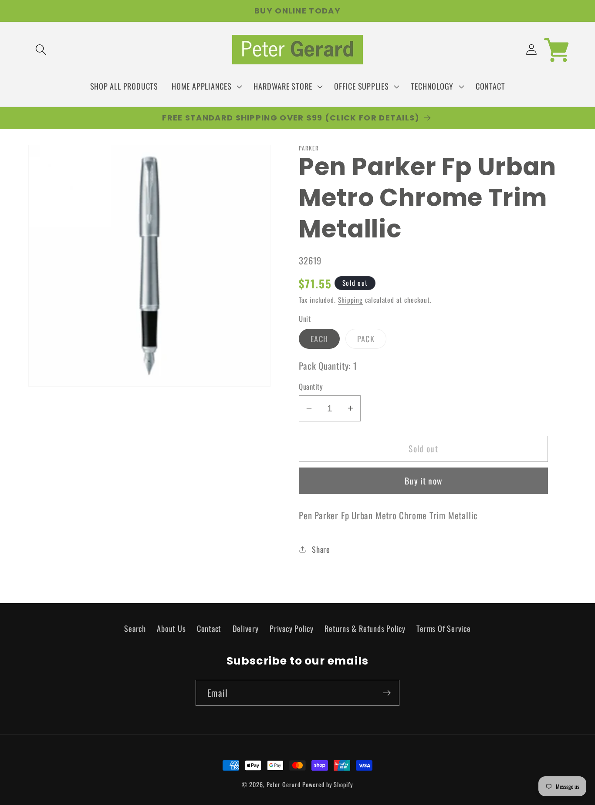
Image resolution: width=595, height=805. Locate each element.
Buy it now (423, 480)
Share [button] (321, 549)
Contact (209, 628)
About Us (171, 628)
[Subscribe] (386, 693)
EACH (325, 340)
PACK (371, 340)
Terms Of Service (443, 628)
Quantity (311, 386)
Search (135, 628)
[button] (40, 49)
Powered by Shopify (327, 784)
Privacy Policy (292, 628)
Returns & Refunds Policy (365, 628)
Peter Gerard (284, 784)
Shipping (350, 299)
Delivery (246, 628)
